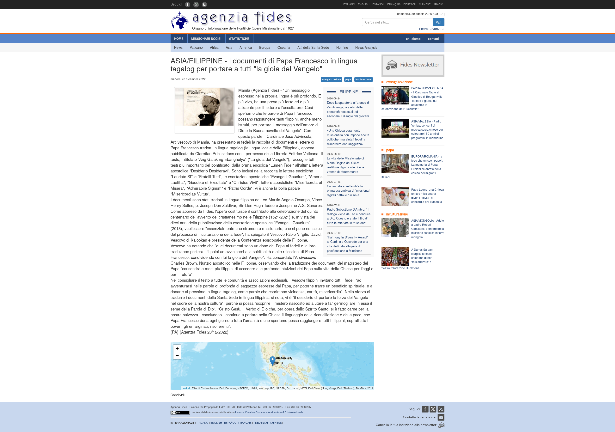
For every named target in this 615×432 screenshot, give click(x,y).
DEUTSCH (409, 4)
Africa (214, 47)
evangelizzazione (331, 79)
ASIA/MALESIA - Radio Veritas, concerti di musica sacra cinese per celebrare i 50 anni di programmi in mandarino (427, 129)
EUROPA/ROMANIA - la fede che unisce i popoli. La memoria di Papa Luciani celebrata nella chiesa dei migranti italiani (412, 166)
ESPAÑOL (378, 4)
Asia (229, 47)
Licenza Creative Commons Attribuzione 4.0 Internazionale (269, 412)
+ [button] (177, 348)
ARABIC (438, 4)
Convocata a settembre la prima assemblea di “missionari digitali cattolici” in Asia (348, 190)
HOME (179, 38)
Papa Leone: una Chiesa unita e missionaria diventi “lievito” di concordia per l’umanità (427, 195)
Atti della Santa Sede (313, 47)
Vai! (438, 22)
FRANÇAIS (393, 4)
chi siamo (413, 38)
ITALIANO (349, 4)
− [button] (177, 356)
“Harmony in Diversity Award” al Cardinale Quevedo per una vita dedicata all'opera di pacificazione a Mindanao (347, 244)
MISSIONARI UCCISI (206, 38)
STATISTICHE (239, 38)
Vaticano (196, 47)
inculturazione (363, 79)
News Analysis (366, 47)
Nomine (342, 47)
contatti (433, 38)
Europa (264, 47)
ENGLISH (363, 4)
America (246, 47)
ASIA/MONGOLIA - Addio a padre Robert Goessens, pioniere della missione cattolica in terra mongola (427, 228)
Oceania (283, 47)
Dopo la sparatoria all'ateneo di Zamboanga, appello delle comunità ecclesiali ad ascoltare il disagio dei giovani (348, 109)
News (178, 47)
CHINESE (424, 4)
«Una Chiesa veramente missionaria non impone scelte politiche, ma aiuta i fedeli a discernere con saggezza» (348, 137)
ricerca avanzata (431, 28)
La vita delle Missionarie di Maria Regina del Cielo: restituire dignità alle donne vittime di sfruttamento (345, 165)
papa (348, 79)
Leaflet (186, 388)
